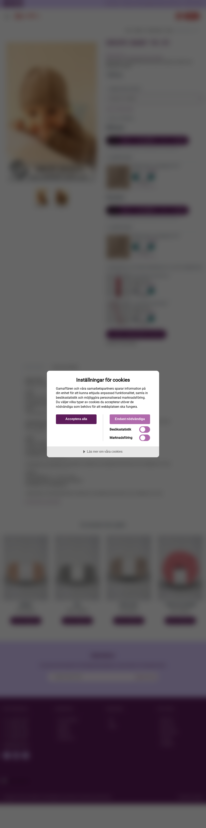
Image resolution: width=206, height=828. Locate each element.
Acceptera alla (76, 419)
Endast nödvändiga (130, 419)
